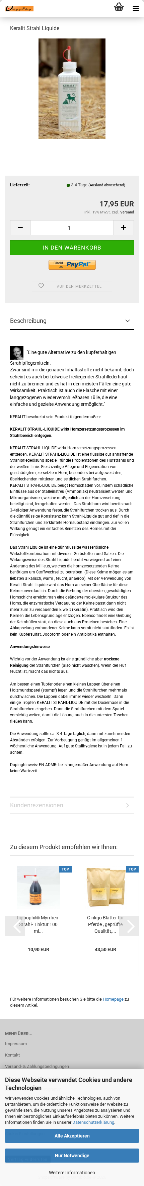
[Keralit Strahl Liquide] (72, 88)
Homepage (113, 999)
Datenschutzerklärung (93, 1122)
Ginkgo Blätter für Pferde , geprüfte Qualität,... (105, 924)
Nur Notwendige (72, 1155)
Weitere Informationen (72, 1172)
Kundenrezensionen (36, 805)
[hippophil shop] (16, 8)
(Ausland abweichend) (106, 185)
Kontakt (12, 1055)
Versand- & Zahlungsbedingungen (37, 1066)
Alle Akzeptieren (72, 1135)
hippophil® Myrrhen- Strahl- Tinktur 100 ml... (38, 924)
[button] (20, 227)
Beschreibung (28, 320)
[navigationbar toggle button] (135, 8)
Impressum (16, 1043)
